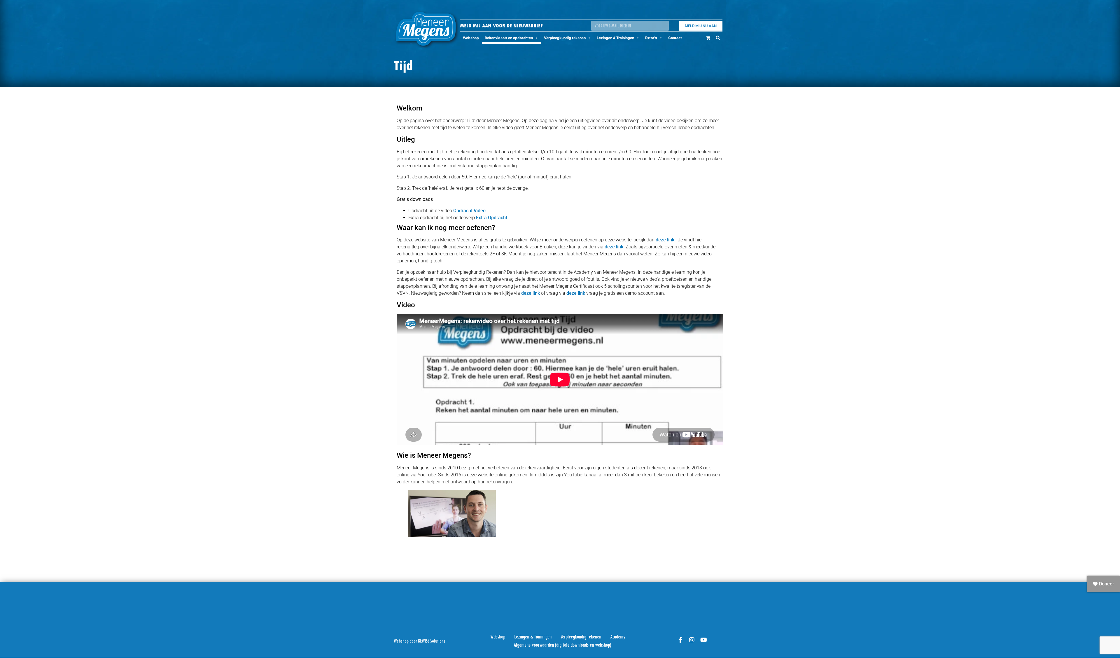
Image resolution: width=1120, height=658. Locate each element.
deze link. (614, 247)
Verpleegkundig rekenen (565, 38)
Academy (617, 636)
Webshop (471, 38)
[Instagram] (692, 640)
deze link (665, 240)
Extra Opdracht (491, 217)
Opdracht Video (469, 210)
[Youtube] (703, 640)
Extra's (651, 38)
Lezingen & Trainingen (615, 38)
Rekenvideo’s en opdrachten (509, 38)
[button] (717, 38)
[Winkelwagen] (708, 37)
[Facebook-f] (680, 640)
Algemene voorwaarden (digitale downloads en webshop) (562, 644)
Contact (675, 38)
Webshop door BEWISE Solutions (419, 641)
